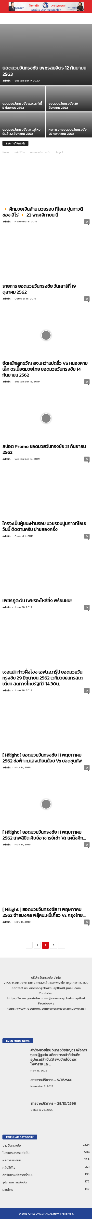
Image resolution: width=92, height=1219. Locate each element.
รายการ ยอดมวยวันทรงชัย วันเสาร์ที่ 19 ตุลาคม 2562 (39, 289)
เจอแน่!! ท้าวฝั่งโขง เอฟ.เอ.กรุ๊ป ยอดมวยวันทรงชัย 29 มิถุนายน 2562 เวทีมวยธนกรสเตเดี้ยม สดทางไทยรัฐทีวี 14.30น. (42, 677)
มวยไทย (7, 1189)
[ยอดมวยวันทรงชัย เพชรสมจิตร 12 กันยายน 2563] (46, 54)
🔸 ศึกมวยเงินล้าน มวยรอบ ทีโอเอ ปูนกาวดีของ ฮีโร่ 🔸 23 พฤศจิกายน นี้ (42, 211)
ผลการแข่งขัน (11, 1160)
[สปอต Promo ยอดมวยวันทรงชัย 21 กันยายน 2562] (46, 418)
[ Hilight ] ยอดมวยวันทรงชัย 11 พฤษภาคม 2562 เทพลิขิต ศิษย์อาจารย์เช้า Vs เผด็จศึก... (44, 834)
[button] (84, 6)
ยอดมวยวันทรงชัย (40, 152)
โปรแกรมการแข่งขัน (15, 1153)
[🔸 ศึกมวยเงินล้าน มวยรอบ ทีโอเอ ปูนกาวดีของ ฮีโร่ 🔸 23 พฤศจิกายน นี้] (46, 181)
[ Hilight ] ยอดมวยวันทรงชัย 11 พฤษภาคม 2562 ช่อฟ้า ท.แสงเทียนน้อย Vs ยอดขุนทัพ (42, 757)
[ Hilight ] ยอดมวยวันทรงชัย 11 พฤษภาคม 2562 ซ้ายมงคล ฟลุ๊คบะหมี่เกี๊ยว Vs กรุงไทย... (44, 912)
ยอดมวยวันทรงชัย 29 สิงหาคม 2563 (63, 105)
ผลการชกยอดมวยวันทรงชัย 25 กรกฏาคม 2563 (68, 131)
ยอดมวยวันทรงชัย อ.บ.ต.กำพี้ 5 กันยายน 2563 (22, 105)
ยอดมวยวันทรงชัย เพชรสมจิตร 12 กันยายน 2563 (44, 71)
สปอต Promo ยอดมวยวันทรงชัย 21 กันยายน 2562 (44, 449)
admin (6, 80)
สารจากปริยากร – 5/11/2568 (51, 1080)
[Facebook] (41, 1018)
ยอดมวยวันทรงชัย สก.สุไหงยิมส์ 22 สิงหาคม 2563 (21, 131)
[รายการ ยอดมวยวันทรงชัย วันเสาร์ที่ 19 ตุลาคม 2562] (46, 258)
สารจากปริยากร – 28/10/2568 (53, 1103)
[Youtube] (50, 1018)
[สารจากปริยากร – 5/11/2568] (14, 1087)
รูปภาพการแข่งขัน (14, 1182)
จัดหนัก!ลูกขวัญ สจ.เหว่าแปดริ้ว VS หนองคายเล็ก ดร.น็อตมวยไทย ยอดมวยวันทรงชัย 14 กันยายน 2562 (45, 369)
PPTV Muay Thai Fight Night (25, 18)
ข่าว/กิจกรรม (74, 18)
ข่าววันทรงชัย (11, 1145)
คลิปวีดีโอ (19, 152)
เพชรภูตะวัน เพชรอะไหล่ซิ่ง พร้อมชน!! (37, 600)
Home (5, 152)
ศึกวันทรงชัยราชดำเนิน (17, 1175)
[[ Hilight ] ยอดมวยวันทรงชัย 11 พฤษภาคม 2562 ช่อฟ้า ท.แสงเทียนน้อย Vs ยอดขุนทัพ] (46, 727)
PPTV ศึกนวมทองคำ (55, 18)
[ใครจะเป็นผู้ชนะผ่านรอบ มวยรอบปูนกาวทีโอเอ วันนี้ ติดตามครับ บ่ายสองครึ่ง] (46, 495)
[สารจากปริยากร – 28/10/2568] (14, 1110)
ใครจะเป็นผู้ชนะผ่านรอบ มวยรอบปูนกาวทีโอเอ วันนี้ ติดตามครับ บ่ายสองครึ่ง (44, 526)
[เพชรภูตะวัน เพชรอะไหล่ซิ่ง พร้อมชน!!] (46, 572)
